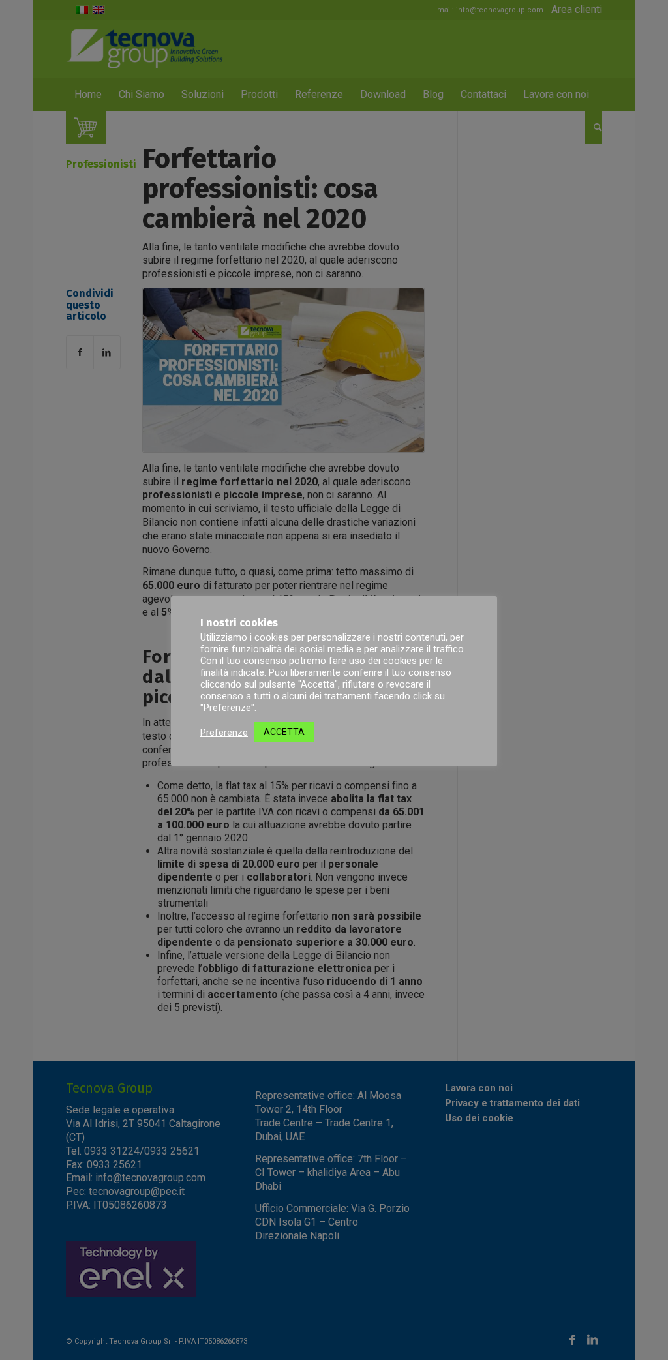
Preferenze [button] (224, 732)
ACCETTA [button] (284, 732)
